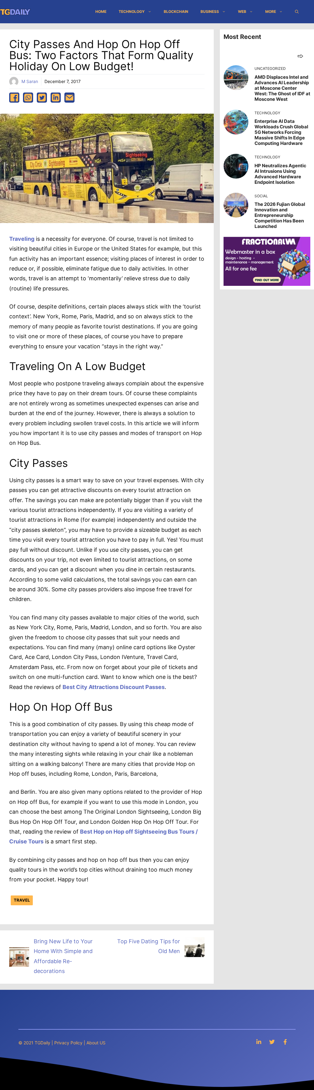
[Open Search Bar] (297, 11)
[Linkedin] (259, 1042)
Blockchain (176, 11)
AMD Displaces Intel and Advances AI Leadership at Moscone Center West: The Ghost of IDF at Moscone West (282, 88)
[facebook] (14, 98)
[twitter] (42, 98)
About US (95, 1042)
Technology (132, 11)
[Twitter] (272, 1042)
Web (242, 11)
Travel (22, 900)
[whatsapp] (28, 98)
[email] (69, 98)
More (270, 11)
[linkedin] (56, 98)
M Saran (29, 81)
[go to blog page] (300, 56)
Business (210, 11)
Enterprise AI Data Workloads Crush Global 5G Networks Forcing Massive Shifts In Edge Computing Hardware (281, 132)
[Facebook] (285, 1042)
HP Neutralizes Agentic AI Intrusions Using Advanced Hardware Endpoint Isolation (280, 174)
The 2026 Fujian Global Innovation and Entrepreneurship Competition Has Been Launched (280, 215)
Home (100, 11)
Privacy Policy (68, 1042)
